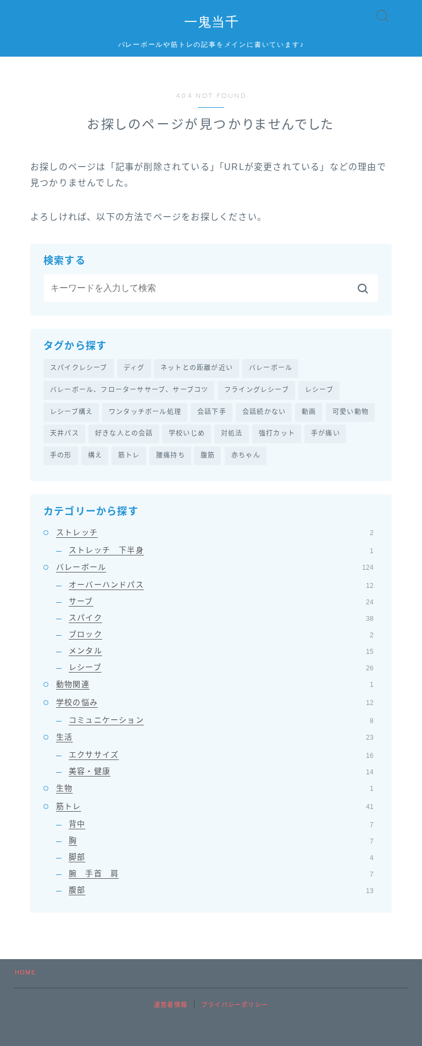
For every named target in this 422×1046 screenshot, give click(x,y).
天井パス (64, 433)
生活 (215, 737)
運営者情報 (170, 1004)
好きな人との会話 (124, 433)
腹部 (221, 889)
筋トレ (129, 455)
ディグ (134, 368)
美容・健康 (221, 771)
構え (95, 455)
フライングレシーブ (256, 390)
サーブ (221, 601)
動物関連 (215, 684)
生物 (215, 788)
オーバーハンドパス (221, 584)
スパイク (221, 617)
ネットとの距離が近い (196, 368)
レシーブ (319, 390)
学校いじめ (187, 433)
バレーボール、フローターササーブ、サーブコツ (129, 390)
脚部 (221, 856)
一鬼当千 (211, 22)
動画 (309, 412)
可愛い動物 (350, 412)
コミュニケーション (221, 719)
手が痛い (325, 433)
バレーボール (270, 368)
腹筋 (208, 455)
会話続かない (264, 412)
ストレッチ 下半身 (221, 550)
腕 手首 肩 (221, 873)
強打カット (277, 433)
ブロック (221, 634)
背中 (221, 823)
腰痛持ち (170, 455)
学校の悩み (215, 702)
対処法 (232, 433)
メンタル (221, 650)
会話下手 (211, 412)
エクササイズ (221, 754)
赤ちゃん (245, 455)
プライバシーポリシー (234, 1004)
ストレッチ (215, 532)
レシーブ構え (71, 412)
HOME (25, 972)
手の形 (61, 455)
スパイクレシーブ (79, 368)
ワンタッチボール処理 (145, 412)
